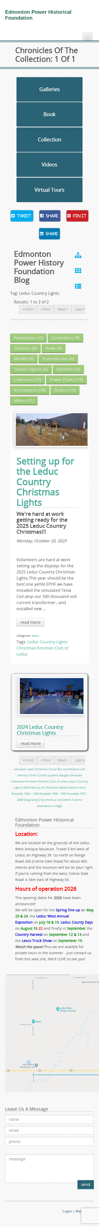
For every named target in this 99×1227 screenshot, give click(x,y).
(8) (25, 348)
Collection (49, 139)
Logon (67, 1211)
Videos (49, 164)
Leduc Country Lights (47, 642)
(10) (65, 390)
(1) (24, 400)
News (35, 635)
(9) (28, 337)
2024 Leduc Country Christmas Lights (40, 729)
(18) (30, 390)
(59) (27, 379)
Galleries (49, 89)
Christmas (26, 648)
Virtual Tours (49, 189)
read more (30, 622)
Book (49, 114)
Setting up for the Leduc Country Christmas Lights (45, 482)
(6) (58, 358)
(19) (66, 379)
